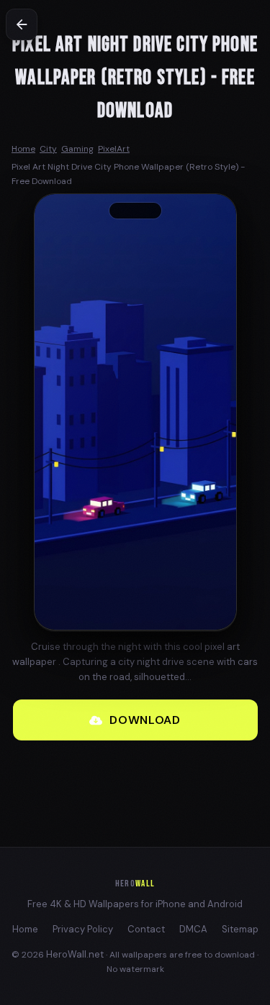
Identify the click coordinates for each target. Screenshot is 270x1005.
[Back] (21, 24)
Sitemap (240, 929)
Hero (135, 883)
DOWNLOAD (144, 720)
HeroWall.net (75, 954)
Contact (146, 929)
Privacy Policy (83, 929)
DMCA (193, 929)
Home (25, 929)
